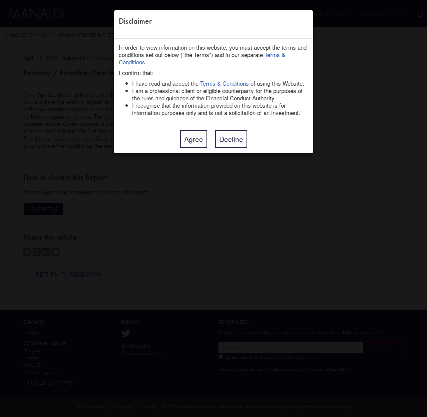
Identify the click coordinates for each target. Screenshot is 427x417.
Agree (193, 139)
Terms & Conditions (224, 83)
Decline (231, 139)
